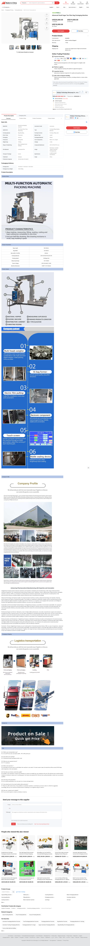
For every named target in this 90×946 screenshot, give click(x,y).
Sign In (54, 109)
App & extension (72, 7)
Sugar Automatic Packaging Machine (47, 924)
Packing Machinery (18, 10)
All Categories (6, 7)
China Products (17, 935)
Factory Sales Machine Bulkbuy (9, 928)
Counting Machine (49, 894)
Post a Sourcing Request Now (42, 824)
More (2, 930)
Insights (80, 935)
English (12, 937)
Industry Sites (54, 935)
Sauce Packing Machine (8, 914)
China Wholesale (39, 935)
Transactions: (74, 96)
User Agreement (53, 940)
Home (2, 10)
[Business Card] (86, 122)
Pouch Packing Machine (21, 914)
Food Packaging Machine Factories (30, 921)
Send (13, 824)
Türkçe (72, 937)
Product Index (69, 935)
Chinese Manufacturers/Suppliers (28, 935)
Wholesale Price (47, 935)
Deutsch (42, 937)
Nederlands (47, 937)
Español (16, 937)
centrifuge (47, 899)
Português (22, 937)
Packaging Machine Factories (47, 921)
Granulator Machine (71, 897)
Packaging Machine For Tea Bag (77, 921)
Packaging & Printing (9, 10)
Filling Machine (26, 897)
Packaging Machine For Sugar (29, 924)
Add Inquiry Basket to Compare (26, 52)
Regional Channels (61, 935)
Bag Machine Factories (62, 921)
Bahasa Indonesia (84, 937)
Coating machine (5, 899)
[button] (59, 118)
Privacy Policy (66, 940)
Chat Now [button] (80, 31)
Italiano (38, 937)
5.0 (71, 118)
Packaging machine (49, 897)
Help (64, 7)
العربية (52, 937)
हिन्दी (64, 937)
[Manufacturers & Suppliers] (9, 2)
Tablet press (25, 894)
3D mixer (69, 899)
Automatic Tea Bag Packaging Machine (11, 924)
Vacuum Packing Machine (35, 914)
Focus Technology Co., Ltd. (36, 940)
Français (26, 937)
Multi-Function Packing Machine (30, 10)
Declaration (59, 940)
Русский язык (32, 937)
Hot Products (10, 935)
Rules (87, 7)
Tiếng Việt (77, 937)
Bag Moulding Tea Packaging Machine (66, 924)
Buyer (57, 7)
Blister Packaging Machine (72, 894)
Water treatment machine (28, 899)
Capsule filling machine (6, 894)
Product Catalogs (21, 891)
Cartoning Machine (5, 897)
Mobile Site (75, 935)
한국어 (56, 937)
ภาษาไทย (68, 937)
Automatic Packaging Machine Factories (11, 921)
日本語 (60, 937)
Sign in (87, 3)
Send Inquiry (61, 31)
